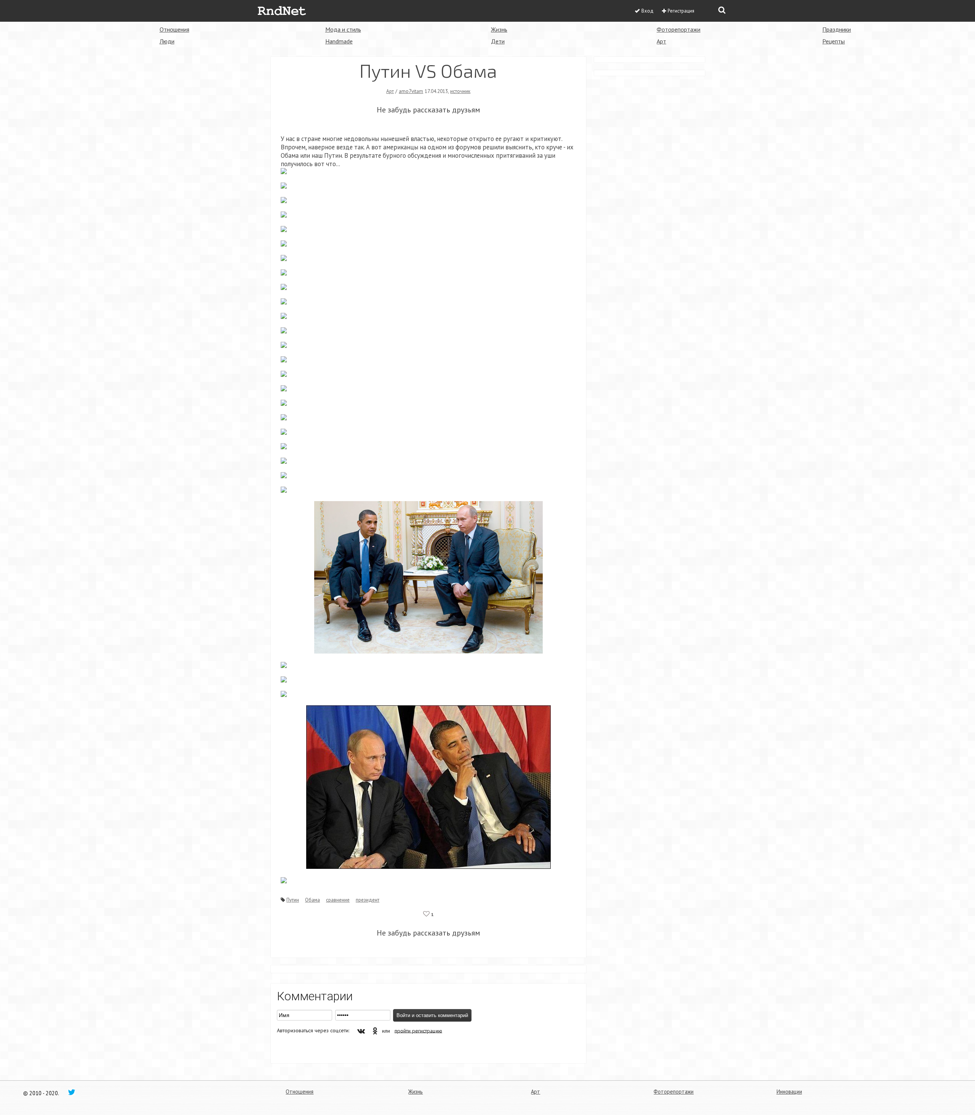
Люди (167, 41)
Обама (312, 899)
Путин (292, 899)
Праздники (836, 29)
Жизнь (499, 29)
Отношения (174, 29)
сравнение (338, 899)
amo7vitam (411, 91)
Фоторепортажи (678, 29)
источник (460, 91)
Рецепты (833, 41)
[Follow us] (71, 1091)
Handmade (339, 41)
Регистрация (681, 11)
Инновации (789, 1091)
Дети (498, 41)
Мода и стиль (343, 29)
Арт (661, 41)
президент (367, 899)
